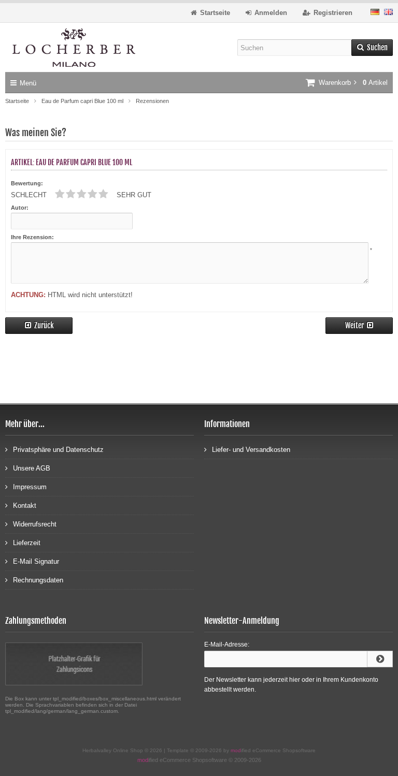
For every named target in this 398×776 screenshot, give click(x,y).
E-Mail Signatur (36, 561)
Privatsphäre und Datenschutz (58, 449)
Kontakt (24, 505)
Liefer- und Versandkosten (251, 449)
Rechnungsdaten (38, 580)
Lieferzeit (26, 543)
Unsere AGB (31, 468)
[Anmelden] (379, 659)
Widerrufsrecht (34, 524)
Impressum (30, 487)
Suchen (372, 48)
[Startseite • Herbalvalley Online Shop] (74, 47)
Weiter (359, 326)
